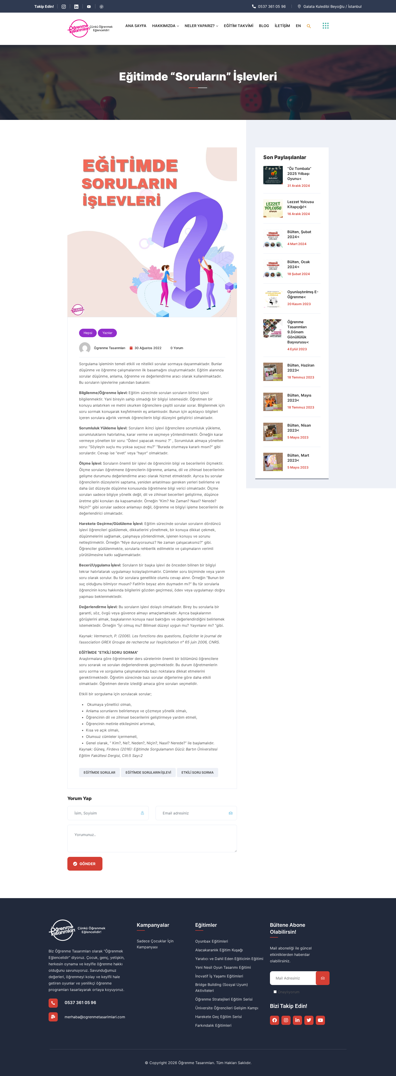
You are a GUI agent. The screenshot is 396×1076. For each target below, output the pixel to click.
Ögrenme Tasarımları (109, 348)
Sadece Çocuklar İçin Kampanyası (155, 944)
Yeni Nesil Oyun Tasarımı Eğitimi (223, 967)
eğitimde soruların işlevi (148, 772)
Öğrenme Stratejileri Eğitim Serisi (224, 999)
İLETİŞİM (282, 25)
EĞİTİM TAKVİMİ (238, 25)
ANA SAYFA (135, 25)
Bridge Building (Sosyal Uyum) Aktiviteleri (221, 987)
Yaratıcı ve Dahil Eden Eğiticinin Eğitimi (229, 958)
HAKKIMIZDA (164, 25)
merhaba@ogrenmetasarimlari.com (95, 1017)
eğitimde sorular (99, 772)
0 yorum (176, 348)
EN (298, 25)
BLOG (264, 25)
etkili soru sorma (198, 772)
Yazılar (107, 333)
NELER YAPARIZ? (200, 25)
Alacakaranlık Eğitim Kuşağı (219, 950)
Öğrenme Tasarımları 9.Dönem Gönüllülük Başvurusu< (298, 332)
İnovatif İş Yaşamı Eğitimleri (219, 976)
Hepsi (88, 333)
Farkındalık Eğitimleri (213, 1025)
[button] (309, 26)
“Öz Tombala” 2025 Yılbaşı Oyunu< (299, 173)
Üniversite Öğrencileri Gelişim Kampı (226, 1008)
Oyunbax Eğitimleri (211, 941)
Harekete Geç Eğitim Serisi (218, 1016)
